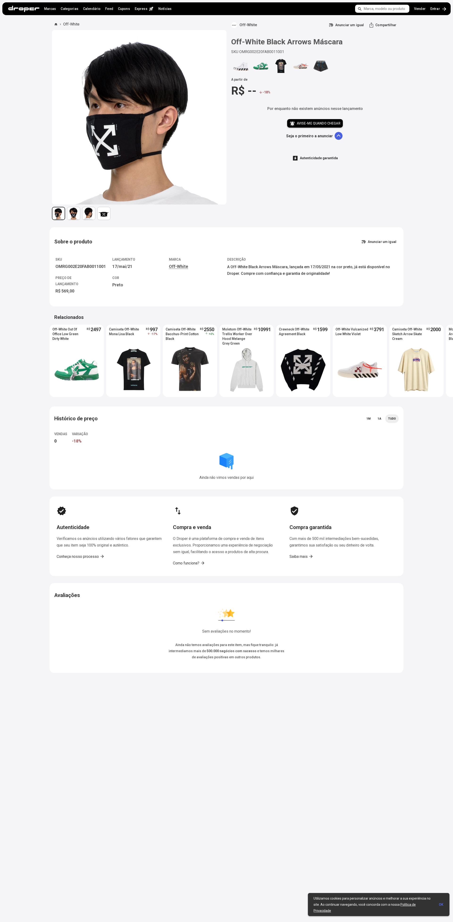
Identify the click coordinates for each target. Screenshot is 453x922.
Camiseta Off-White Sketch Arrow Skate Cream (407, 334)
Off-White (71, 24)
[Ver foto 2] (73, 213)
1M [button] (368, 418)
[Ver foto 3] (88, 213)
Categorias (69, 9)
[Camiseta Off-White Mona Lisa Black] (280, 65)
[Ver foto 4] (103, 213)
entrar (438, 9)
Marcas (50, 9)
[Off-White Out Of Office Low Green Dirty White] (260, 65)
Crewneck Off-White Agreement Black (294, 331)
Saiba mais (301, 556)
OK (441, 904)
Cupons (124, 9)
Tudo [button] (392, 418)
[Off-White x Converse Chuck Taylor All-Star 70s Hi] (240, 65)
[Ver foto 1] (58, 213)
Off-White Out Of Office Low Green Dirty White (65, 334)
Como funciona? (189, 563)
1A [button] (379, 418)
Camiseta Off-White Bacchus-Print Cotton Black (182, 334)
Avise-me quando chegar (314, 123)
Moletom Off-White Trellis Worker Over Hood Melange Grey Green (237, 334)
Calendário (92, 9)
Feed (109, 9)
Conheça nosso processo (81, 556)
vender (420, 9)
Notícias (165, 9)
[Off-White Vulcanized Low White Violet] (300, 65)
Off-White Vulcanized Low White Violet (352, 331)
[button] (77, 361)
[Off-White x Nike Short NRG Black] (320, 65)
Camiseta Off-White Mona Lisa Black (124, 331)
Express (144, 8)
